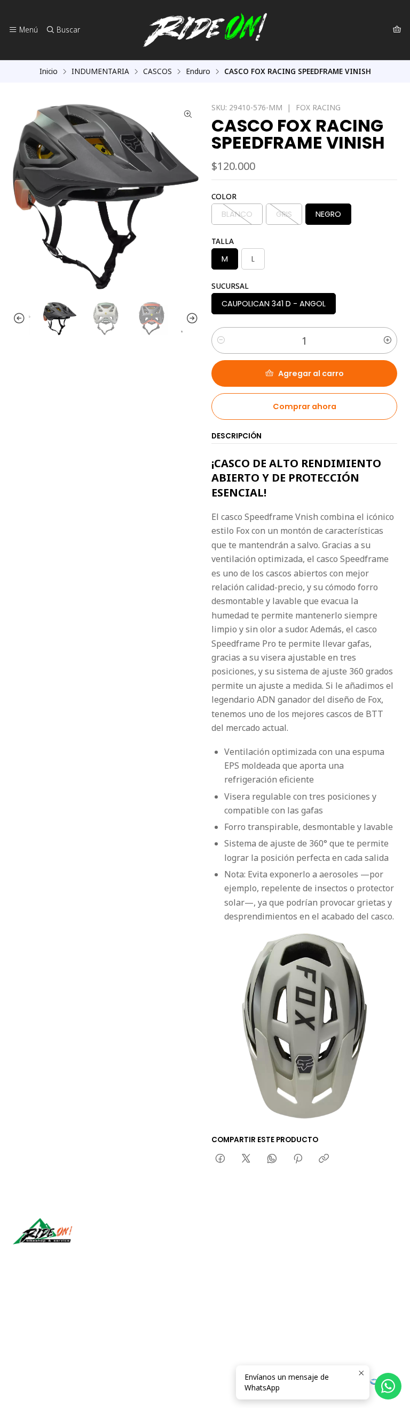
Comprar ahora (304, 406)
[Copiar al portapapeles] (324, 1159)
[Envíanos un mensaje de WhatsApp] (388, 1386)
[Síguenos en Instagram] (55, 1259)
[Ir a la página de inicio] (205, 30)
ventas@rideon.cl (54, 1315)
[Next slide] (191, 318)
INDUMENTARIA (100, 71)
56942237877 (48, 1329)
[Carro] (397, 29)
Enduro (198, 71)
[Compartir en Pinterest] (298, 1159)
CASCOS (157, 71)
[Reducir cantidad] (221, 340)
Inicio (49, 71)
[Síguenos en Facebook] (70, 1259)
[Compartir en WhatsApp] (272, 1159)
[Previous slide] (21, 318)
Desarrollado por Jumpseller (168, 1386)
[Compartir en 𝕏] (246, 1159)
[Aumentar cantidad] (388, 340)
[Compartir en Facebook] (220, 1159)
